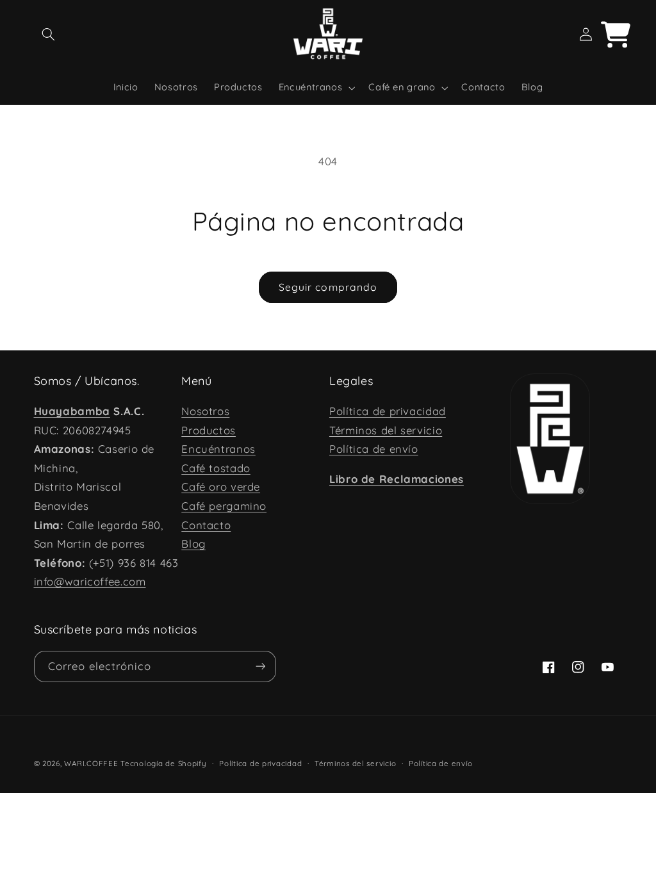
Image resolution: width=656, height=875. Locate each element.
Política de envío (373, 448)
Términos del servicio (385, 430)
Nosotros (205, 411)
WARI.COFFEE (91, 763)
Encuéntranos (218, 448)
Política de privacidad (387, 411)
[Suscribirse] (260, 666)
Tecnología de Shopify (163, 763)
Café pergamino (223, 505)
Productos (208, 430)
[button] (48, 34)
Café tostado (215, 468)
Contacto (206, 525)
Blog (193, 543)
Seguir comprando (328, 287)
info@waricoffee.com (90, 581)
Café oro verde (220, 486)
